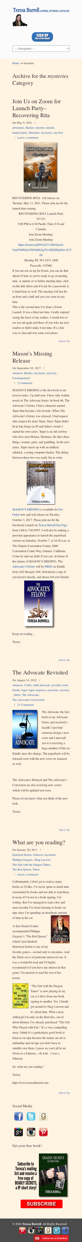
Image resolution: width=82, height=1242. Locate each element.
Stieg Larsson (42, 859)
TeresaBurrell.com (41, 15)
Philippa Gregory (22, 859)
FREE (48, 566)
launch (50, 127)
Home (15, 63)
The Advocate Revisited (40, 672)
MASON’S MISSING (26, 509)
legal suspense (37, 690)
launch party (19, 132)
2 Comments (24, 383)
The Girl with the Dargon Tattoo (31, 864)
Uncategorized (21, 378)
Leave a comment (27, 137)
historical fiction (21, 854)
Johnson (38, 854)
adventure (18, 127)
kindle (16, 690)
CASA (27, 685)
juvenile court (60, 685)
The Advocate (30, 695)
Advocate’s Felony (23, 566)
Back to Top (64, 341)
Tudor (36, 869)
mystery (58, 132)
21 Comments (25, 704)
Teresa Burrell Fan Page (53, 525)
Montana (34, 132)
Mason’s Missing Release (32, 356)
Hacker (30, 127)
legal (24, 690)
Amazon (17, 373)
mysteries (46, 132)
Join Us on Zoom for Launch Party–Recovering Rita (36, 108)
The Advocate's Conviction (28, 700)
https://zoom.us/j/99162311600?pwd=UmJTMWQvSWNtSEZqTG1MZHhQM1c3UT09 (42, 250)
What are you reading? (38, 842)
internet (40, 127)
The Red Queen (21, 869)
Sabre (17, 695)
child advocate (41, 685)
